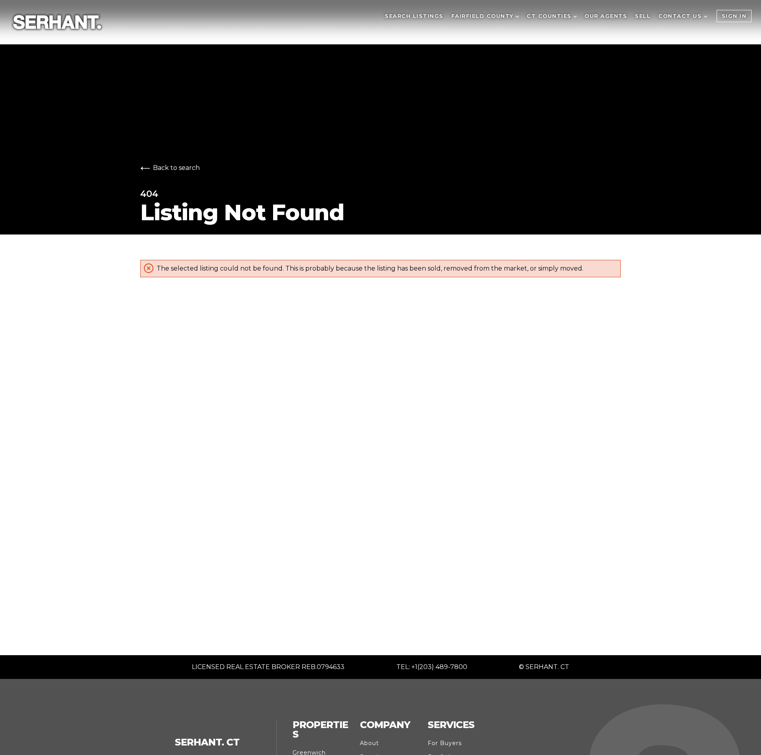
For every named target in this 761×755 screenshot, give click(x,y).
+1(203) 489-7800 (439, 667)
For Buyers (445, 743)
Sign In (734, 16)
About (369, 743)
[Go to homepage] (197, 22)
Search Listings (414, 16)
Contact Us (681, 16)
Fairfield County (483, 16)
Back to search (176, 168)
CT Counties (550, 16)
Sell (642, 16)
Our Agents (606, 16)
